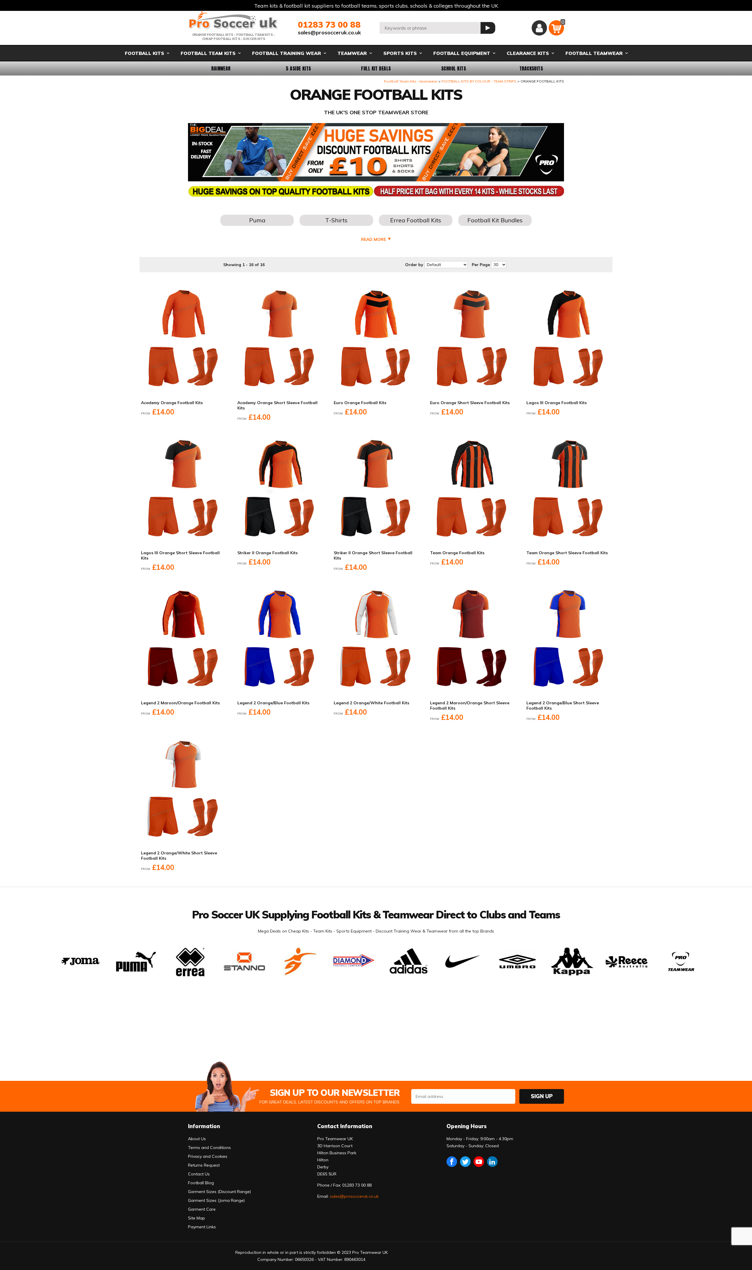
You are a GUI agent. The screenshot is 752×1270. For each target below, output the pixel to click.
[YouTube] (479, 1161)
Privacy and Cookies (207, 1156)
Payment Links (202, 1226)
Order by (414, 264)
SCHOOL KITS (453, 68)
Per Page (481, 264)
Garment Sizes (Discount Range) (219, 1191)
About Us (197, 1138)
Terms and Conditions (209, 1147)
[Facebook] (451, 1161)
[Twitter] (465, 1161)
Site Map (196, 1218)
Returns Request (204, 1165)
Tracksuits (531, 68)
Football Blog (201, 1182)
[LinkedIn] (492, 1161)
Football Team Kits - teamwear (410, 81)
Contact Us (199, 1174)
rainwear (221, 68)
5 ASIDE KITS (298, 68)
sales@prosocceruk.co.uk (329, 32)
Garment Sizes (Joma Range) (216, 1200)
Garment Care (202, 1209)
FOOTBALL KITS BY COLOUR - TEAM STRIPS (479, 81)
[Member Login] (539, 28)
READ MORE (373, 239)
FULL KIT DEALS (376, 68)
